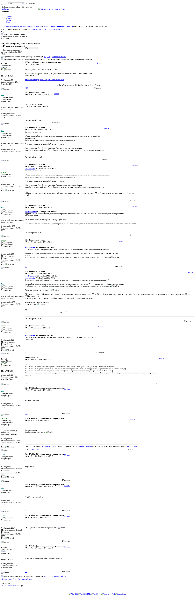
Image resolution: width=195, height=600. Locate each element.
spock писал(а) (31, 276)
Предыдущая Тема (39, 29)
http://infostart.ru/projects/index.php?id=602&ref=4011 (44, 80)
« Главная (6, 586)
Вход (8, 22)
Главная (9, 16)
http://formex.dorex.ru (84, 446)
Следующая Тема (54, 29)
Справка (9, 18)
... (47, 57)
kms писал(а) (30, 169)
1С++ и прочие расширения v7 (30, 26)
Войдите (5, 9)
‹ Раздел (13, 586)
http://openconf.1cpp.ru (50, 446)
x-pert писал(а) (31, 212)
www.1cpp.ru (132, 446)
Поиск (8, 20)
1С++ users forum (10, 26)
